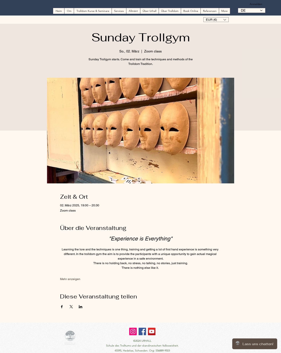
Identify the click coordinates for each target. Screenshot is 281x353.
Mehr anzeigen (70, 279)
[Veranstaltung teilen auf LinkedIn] (80, 306)
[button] (216, 19)
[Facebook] (142, 331)
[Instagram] (133, 331)
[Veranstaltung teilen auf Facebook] (62, 306)
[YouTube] (151, 331)
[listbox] (216, 19)
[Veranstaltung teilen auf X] (71, 306)
